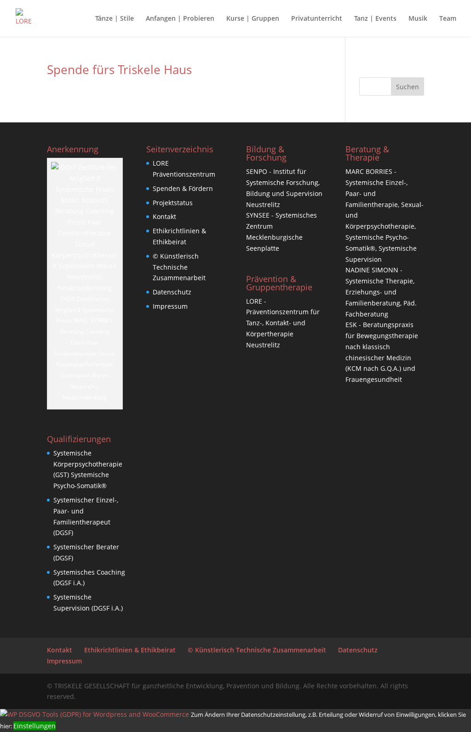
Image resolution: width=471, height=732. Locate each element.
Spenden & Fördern (183, 188)
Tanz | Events (375, 19)
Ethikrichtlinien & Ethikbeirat (130, 650)
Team (447, 19)
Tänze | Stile (114, 19)
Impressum (170, 306)
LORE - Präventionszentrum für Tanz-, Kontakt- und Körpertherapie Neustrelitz (283, 323)
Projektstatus (173, 202)
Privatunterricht (316, 19)
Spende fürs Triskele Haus (119, 69)
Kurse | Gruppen (252, 19)
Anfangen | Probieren (180, 19)
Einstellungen (34, 725)
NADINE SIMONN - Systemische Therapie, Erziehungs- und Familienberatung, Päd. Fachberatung (381, 291)
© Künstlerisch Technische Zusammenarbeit (179, 267)
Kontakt (164, 216)
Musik (417, 19)
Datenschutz (172, 292)
